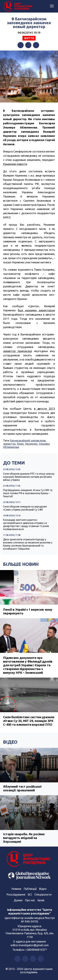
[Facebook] (20, 45)
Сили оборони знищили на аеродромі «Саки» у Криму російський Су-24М (25, 508)
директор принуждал (17, 351)
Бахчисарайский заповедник (28, 440)
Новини (16, 888)
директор (9, 443)
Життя (29, 38)
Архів (40, 900)
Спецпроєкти (43, 894)
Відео (10, 742)
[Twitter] (28, 45)
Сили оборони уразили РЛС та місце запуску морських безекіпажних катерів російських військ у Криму (28, 476)
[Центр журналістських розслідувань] (17, 6)
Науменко (31, 443)
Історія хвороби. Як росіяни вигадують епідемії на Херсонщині (24, 837)
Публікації (30, 888)
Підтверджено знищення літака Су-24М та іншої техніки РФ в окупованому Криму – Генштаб (27, 493)
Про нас (30, 900)
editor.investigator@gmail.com (30, 945)
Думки (18, 900)
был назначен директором (36, 310)
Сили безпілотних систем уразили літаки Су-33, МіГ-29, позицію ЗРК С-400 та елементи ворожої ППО (28, 720)
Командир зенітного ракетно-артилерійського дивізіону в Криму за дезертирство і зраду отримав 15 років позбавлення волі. (26, 524)
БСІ (30, 894)
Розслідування (15, 894)
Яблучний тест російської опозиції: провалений (22, 788)
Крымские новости (15, 164)
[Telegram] (36, 45)
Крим (20, 443)
